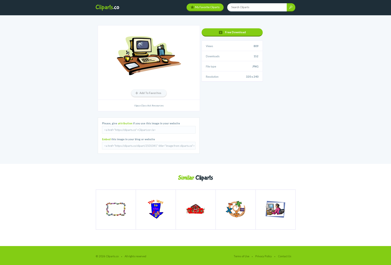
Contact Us (284, 256)
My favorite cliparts (207, 7)
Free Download (235, 32)
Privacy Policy (263, 256)
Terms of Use (241, 256)
